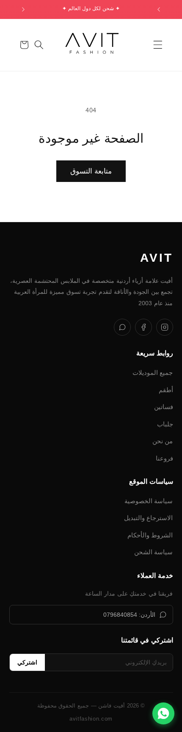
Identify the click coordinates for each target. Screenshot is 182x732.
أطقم (166, 389)
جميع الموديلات (152, 372)
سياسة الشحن (153, 552)
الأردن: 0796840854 (129, 614)
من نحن (162, 441)
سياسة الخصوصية (148, 500)
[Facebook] (143, 327)
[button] (158, 45)
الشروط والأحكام (150, 535)
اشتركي (27, 662)
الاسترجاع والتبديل (148, 517)
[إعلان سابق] (158, 9)
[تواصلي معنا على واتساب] (163, 713)
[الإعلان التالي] (23, 9)
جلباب (165, 424)
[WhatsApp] (122, 327)
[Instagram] (164, 327)
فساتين (163, 406)
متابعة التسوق (90, 171)
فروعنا (164, 458)
